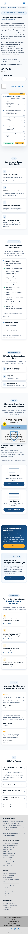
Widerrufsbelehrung (13, 923)
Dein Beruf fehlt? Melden (9, 903)
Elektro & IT (6, 851)
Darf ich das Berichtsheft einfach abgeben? (12, 768)
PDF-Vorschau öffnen (14, 484)
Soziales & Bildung (7, 864)
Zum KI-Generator (14, 546)
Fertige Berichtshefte (12, 7)
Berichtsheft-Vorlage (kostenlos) (11, 879)
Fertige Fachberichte (8, 877)
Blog (4, 881)
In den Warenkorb (16, 86)
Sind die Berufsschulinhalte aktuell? (11, 798)
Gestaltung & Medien (8, 847)
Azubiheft (5, 888)
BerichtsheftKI (6, 896)
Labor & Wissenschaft (8, 862)
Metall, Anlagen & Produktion (10, 845)
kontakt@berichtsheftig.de (10, 905)
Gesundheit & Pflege (8, 857)
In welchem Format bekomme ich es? (12, 791)
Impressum (6, 909)
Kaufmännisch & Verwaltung (10, 843)
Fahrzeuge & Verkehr (8, 855)
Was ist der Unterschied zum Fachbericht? (11, 806)
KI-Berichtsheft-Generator (9, 873)
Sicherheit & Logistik (8, 866)
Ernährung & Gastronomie (9, 860)
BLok (4, 890)
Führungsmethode (6, 75)
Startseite (3, 7)
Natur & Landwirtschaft (9, 853)
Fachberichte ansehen (14, 578)
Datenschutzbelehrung (13, 921)
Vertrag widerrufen (8, 907)
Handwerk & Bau (7, 849)
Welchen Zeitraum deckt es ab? (12, 785)
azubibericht (6, 894)
